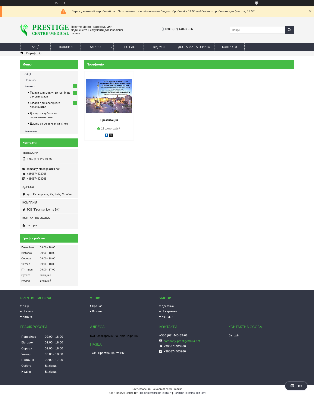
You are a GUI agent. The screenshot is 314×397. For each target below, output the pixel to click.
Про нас (128, 47)
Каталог (96, 47)
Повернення (169, 311)
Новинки (65, 47)
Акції (35, 47)
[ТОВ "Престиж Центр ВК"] (44, 34)
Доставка (168, 306)
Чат (299, 386)
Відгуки (158, 47)
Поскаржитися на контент (156, 392)
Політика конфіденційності (189, 392)
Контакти (229, 47)
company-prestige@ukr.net (43, 168)
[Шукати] (289, 30)
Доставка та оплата (194, 47)
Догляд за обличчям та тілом (49, 123)
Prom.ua (177, 389)
